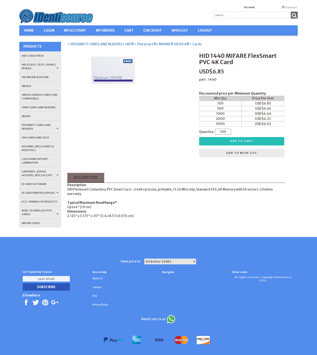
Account (249, 7)
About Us (97, 278)
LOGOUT (205, 30)
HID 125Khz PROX (33, 55)
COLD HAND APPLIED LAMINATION (35, 160)
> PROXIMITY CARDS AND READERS (94, 44)
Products (32, 46)
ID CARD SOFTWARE (34, 184)
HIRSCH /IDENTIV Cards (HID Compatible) (40, 96)
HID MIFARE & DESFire (35, 77)
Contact (96, 287)
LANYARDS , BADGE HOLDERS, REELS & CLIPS (37, 173)
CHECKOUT (152, 30)
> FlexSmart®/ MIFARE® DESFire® (161, 44)
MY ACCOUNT (75, 30)
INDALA (26, 86)
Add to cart (241, 141)
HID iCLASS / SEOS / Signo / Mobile (39, 66)
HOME (29, 30)
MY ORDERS (105, 30)
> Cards (195, 44)
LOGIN (49, 30)
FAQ (94, 295)
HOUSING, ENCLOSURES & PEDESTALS (38, 148)
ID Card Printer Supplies (38, 192)
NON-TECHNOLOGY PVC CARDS (37, 212)
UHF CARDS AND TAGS (35, 137)
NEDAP (26, 116)
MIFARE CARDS (31, 223)
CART (128, 30)
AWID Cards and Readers (39, 107)
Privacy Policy (100, 304)
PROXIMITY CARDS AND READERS (36, 126)
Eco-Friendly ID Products (40, 201)
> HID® (128, 44)
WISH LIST (179, 30)
